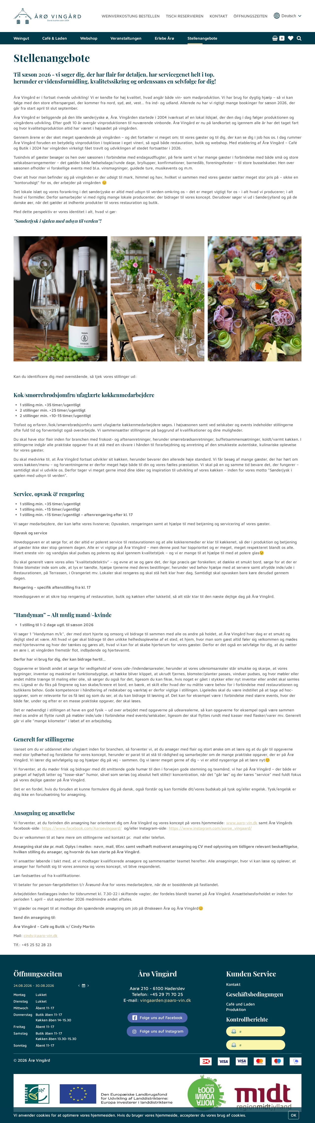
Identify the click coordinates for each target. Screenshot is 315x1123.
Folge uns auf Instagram (161, 1031)
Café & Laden (54, 38)
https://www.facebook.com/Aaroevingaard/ (82, 828)
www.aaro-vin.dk (241, 823)
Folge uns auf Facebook (161, 1017)
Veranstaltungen (126, 38)
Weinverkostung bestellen (131, 16)
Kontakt (218, 16)
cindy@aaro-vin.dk (41, 935)
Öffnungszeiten (251, 16)
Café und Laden (240, 1004)
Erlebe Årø (164, 38)
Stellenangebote (202, 38)
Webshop (88, 38)
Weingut (21, 38)
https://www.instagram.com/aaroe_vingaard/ (210, 828)
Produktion (236, 1009)
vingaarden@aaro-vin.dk (165, 1000)
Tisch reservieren (185, 16)
